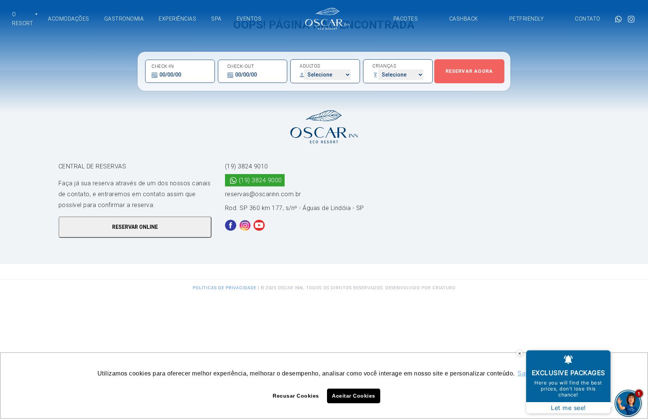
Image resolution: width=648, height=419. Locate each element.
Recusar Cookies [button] (296, 396)
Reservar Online (135, 227)
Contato (587, 19)
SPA (216, 19)
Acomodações (68, 19)
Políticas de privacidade (224, 287)
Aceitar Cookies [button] (353, 396)
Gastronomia (124, 19)
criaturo (444, 287)
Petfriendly (526, 19)
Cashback (463, 19)
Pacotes (405, 19)
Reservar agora (469, 71)
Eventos (249, 19)
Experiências (177, 19)
